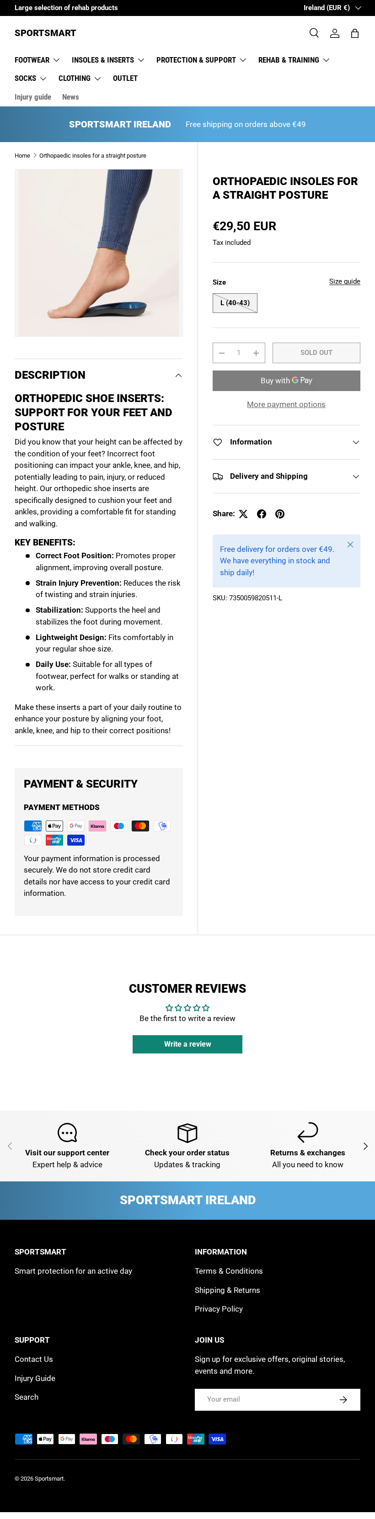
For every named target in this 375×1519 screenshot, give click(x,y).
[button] (355, 33)
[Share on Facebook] (261, 514)
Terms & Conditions (229, 1271)
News (70, 96)
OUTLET (125, 78)
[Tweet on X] (243, 514)
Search (26, 1397)
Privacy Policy (219, 1308)
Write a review (187, 1044)
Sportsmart (49, 1478)
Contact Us (34, 1359)
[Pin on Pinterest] (280, 514)
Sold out (316, 353)
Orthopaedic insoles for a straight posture (92, 155)
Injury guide (33, 96)
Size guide (344, 281)
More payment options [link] (286, 404)
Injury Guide (35, 1378)
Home (22, 155)
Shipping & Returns (227, 1290)
